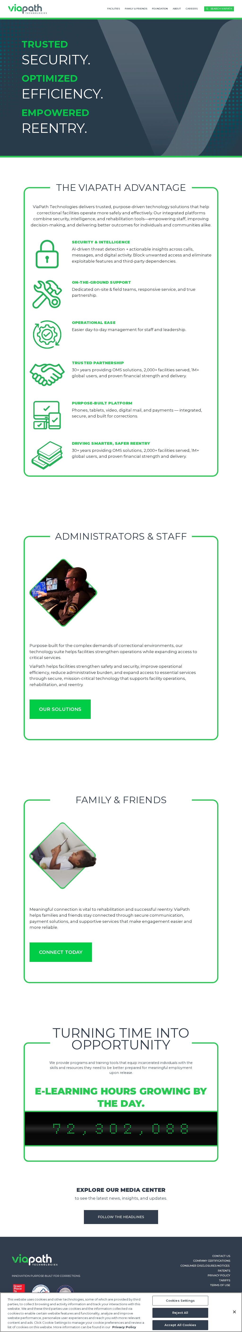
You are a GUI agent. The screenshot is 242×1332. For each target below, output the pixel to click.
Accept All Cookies (180, 1325)
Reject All (180, 1312)
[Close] (234, 1312)
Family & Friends (136, 8)
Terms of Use (220, 1285)
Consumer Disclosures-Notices (205, 1265)
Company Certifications (211, 1260)
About (177, 8)
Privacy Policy (219, 1275)
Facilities (113, 8)
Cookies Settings (180, 1300)
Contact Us (221, 1256)
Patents (224, 1270)
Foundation (160, 8)
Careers (192, 8)
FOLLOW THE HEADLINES (121, 1217)
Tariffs (224, 1280)
